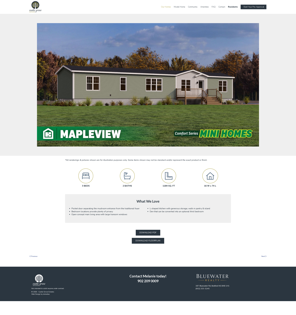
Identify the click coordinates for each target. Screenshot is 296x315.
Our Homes (166, 7)
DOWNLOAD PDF (147, 232)
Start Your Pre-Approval (254, 7)
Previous (34, 256)
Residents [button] (233, 7)
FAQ (214, 7)
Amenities (204, 7)
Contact (221, 7)
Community (192, 7)
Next (263, 256)
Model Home (179, 7)
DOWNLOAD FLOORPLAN (148, 240)
